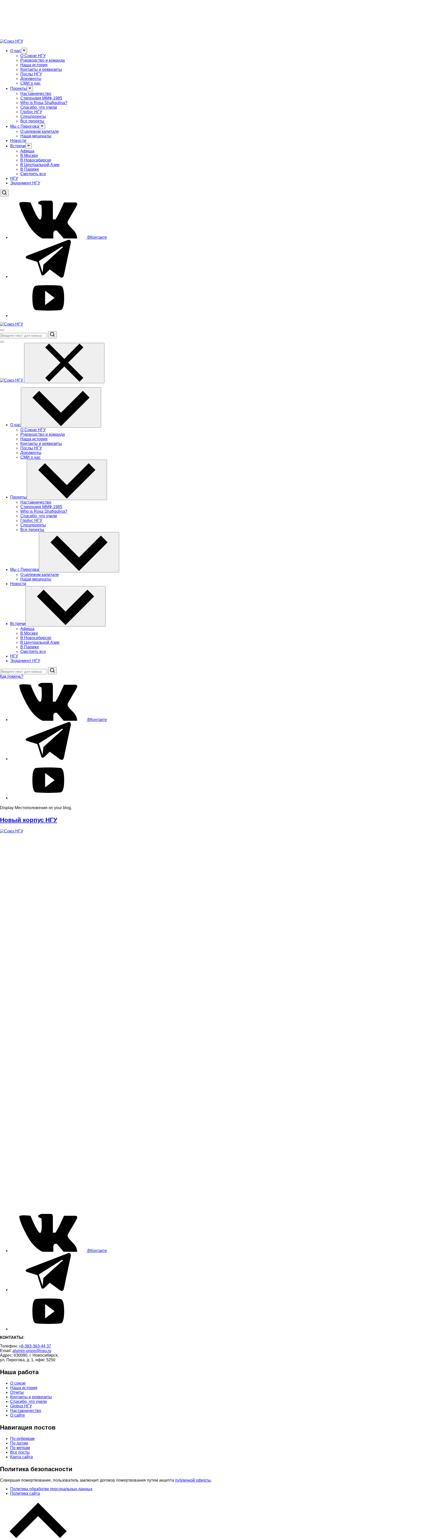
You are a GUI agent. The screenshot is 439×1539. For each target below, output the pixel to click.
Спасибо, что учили (38, 107)
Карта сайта (21, 1457)
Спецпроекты (33, 116)
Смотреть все (33, 174)
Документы (30, 78)
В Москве (29, 155)
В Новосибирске (35, 160)
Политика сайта (25, 1493)
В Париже (29, 169)
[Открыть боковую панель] (2, 330)
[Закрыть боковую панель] (64, 363)
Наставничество (35, 93)
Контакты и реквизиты (41, 69)
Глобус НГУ (31, 112)
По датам (19, 1443)
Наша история (34, 65)
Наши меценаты (35, 136)
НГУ (14, 178)
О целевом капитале (39, 131)
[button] (24, 51)
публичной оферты (193, 1480)
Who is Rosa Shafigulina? (43, 103)
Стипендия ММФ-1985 (41, 98)
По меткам (20, 1448)
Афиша (27, 151)
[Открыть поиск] (4, 193)
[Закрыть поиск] (2, 342)
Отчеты (17, 1392)
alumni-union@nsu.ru (31, 1351)
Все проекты (32, 121)
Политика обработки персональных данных (51, 1489)
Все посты (20, 1452)
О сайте (17, 1415)
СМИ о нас (30, 83)
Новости (18, 140)
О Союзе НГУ (33, 56)
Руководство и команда (42, 60)
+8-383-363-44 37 (35, 1346)
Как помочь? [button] (11, 676)
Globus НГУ (21, 1406)
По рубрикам (22, 1438)
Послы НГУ (31, 74)
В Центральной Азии (39, 165)
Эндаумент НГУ (25, 183)
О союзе (18, 1383)
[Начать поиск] (52, 334)
